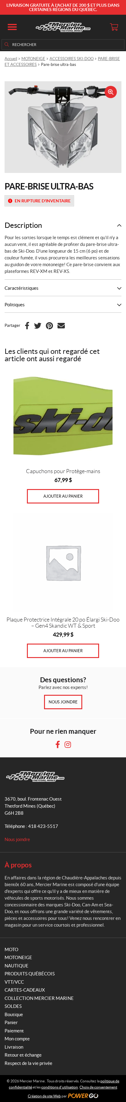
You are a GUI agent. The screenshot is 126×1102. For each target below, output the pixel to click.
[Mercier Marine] (63, 27)
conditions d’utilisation (59, 1087)
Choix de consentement (98, 1087)
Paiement (14, 1030)
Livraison (14, 1047)
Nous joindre (63, 702)
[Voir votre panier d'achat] (114, 27)
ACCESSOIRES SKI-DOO (72, 58)
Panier (11, 1022)
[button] (12, 27)
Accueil (11, 58)
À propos (18, 865)
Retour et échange (23, 1055)
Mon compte (17, 1038)
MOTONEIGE (33, 58)
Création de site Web (44, 1096)
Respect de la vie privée (28, 1063)
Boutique (14, 1014)
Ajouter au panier (63, 496)
